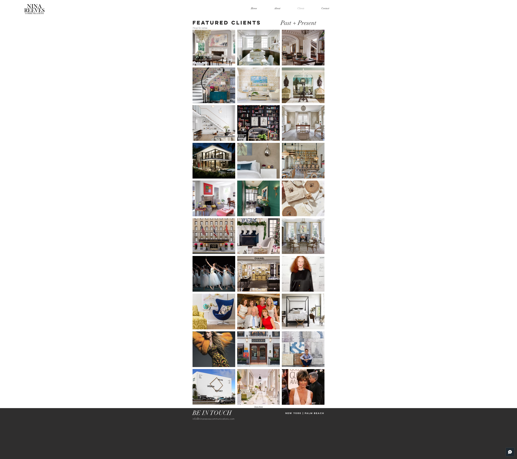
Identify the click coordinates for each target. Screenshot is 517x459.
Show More (258, 407)
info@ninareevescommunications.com (214, 418)
